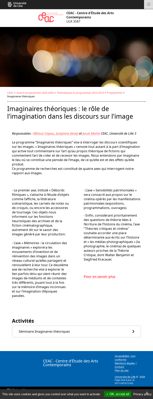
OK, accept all (119, 394)
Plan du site (121, 370)
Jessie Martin (91, 133)
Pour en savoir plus (99, 276)
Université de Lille (125, 377)
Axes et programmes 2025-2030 (35, 93)
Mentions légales (125, 363)
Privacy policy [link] (142, 394)
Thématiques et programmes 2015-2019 (80, 93)
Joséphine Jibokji (67, 133)
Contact (119, 367)
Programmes (114, 93)
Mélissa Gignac (43, 133)
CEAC (10, 93)
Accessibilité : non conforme (125, 357)
